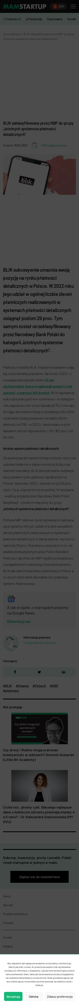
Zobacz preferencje (60, 996)
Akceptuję (13, 996)
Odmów (33, 996)
